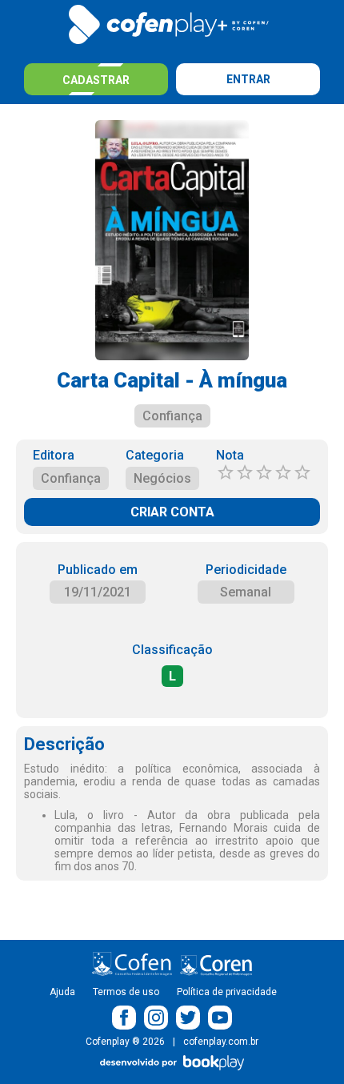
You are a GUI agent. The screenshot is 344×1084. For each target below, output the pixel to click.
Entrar (248, 79)
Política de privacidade (227, 992)
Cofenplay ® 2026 (125, 1041)
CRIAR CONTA (172, 512)
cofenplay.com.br (220, 1041)
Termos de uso (126, 992)
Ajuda (62, 992)
